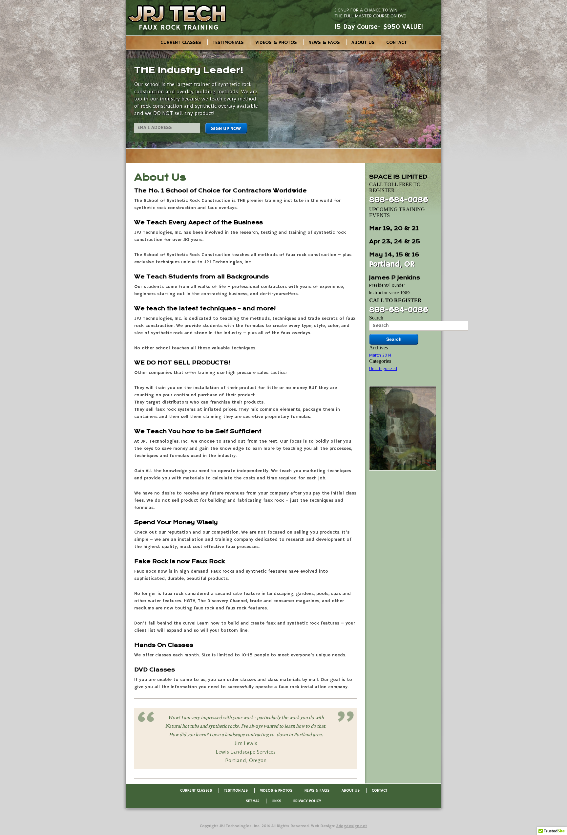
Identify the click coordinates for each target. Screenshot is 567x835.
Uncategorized (383, 368)
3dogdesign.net (351, 826)
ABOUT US (363, 42)
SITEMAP (253, 801)
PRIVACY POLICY (307, 801)
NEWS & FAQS (324, 42)
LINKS (276, 801)
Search (376, 317)
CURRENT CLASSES (180, 42)
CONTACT (396, 42)
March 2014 (380, 355)
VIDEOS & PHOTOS (276, 42)
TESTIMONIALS (228, 42)
